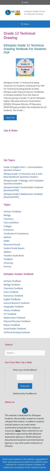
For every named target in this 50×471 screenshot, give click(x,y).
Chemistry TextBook (13, 288)
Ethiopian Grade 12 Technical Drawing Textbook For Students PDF (25, 49)
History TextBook (12, 310)
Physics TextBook (12, 325)
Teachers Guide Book (14, 255)
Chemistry (9, 218)
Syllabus (7, 251)
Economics (9, 229)
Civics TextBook (11, 292)
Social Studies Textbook (15, 328)
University (8, 262)
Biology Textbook (12, 284)
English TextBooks (12, 299)
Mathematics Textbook (14, 317)
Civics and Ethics (11, 222)
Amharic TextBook (12, 211)
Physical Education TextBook (17, 321)
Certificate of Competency (16, 233)
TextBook (8, 259)
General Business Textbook (16, 303)
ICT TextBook (10, 314)
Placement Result (12, 244)
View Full (10, 117)
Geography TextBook (14, 306)
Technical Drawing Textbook (17, 332)
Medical (7, 237)
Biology (7, 215)
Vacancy (7, 266)
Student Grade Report (14, 248)
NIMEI (6, 240)
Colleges (8, 226)
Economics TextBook (13, 295)
